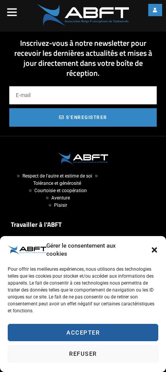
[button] (154, 250)
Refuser (83, 353)
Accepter (83, 332)
